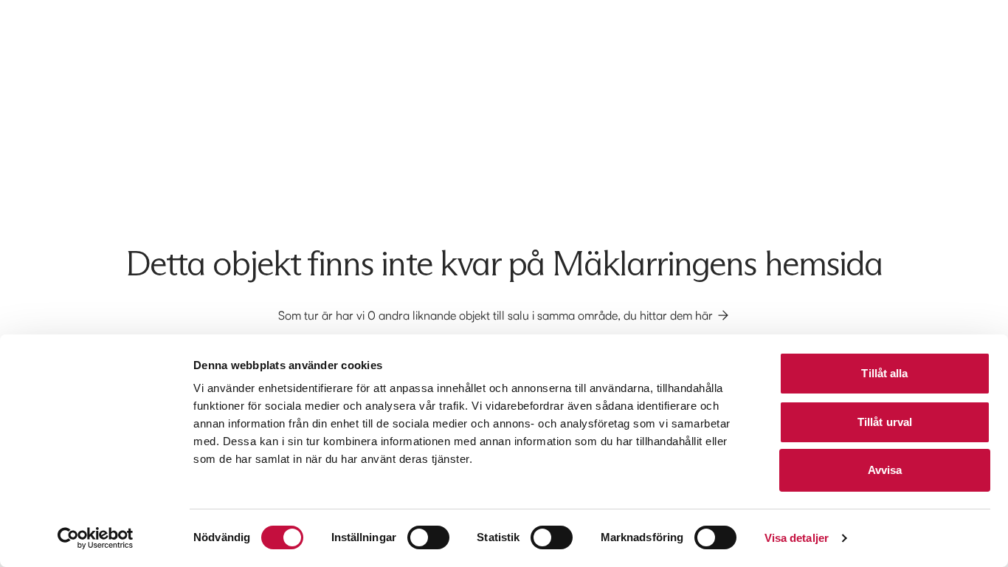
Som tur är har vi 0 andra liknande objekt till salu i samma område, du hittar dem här (495, 315)
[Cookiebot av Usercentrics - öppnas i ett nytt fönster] (95, 538)
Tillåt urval (884, 422)
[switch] (428, 537)
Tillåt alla (884, 373)
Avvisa (885, 470)
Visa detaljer (796, 538)
